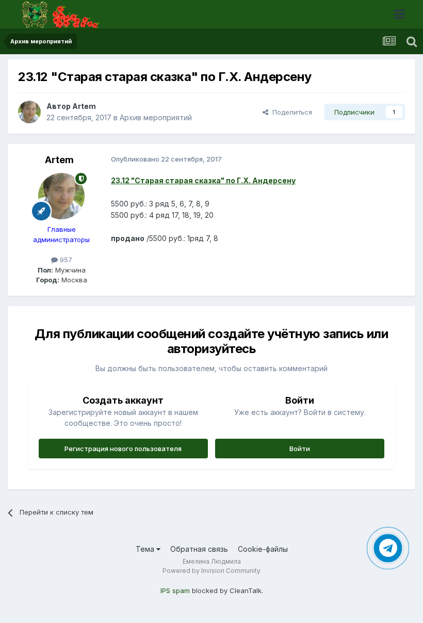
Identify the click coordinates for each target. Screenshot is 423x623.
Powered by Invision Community (211, 570)
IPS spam (175, 590)
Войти (299, 448)
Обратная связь (199, 549)
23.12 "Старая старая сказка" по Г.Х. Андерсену (203, 180)
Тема (146, 549)
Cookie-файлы (263, 549)
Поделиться (290, 112)
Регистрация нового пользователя (123, 448)
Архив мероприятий (156, 117)
